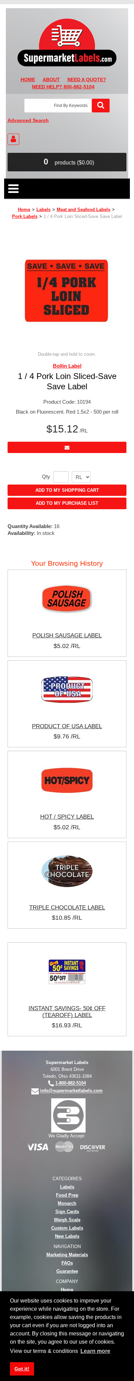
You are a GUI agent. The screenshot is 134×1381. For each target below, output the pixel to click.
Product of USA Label (67, 726)
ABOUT (51, 79)
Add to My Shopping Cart (67, 490)
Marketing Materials (67, 1254)
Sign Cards (67, 1211)
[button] (67, 162)
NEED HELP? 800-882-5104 (63, 86)
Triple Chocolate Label (67, 907)
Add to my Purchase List (67, 503)
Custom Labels (67, 1228)
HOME (28, 79)
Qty (46, 476)
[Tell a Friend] (67, 447)
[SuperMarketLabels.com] (67, 42)
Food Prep (67, 1195)
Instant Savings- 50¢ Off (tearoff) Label (67, 1011)
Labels (43, 209)
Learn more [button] (95, 1351)
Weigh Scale (67, 1219)
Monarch (67, 1203)
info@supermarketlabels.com (71, 1090)
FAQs (67, 1263)
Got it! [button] (21, 1368)
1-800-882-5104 (70, 1083)
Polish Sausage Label (67, 635)
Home (24, 209)
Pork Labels (24, 216)
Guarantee (67, 1271)
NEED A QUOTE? (86, 79)
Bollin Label (67, 366)
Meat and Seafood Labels (83, 209)
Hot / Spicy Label (67, 817)
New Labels (67, 1236)
